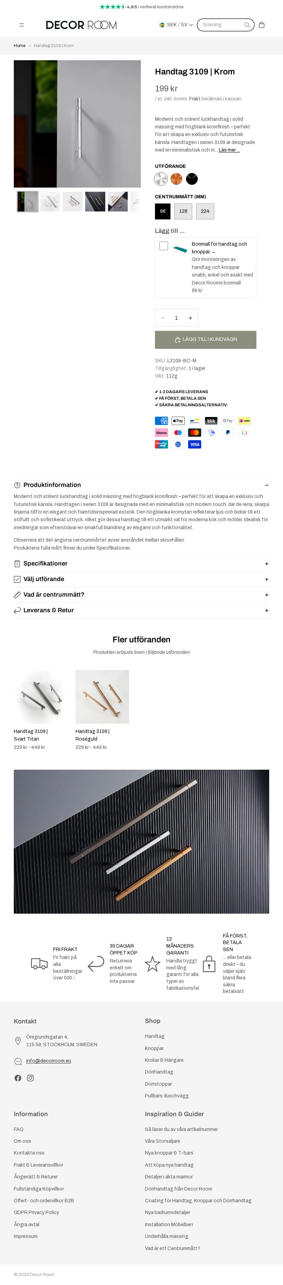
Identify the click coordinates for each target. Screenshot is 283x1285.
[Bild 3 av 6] (72, 201)
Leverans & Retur (48, 610)
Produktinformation (52, 484)
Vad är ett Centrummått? (172, 1248)
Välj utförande (43, 579)
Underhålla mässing (166, 1236)
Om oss (22, 1141)
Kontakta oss (29, 1153)
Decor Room (42, 1274)
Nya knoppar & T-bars (169, 1153)
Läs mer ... (229, 150)
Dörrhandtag (159, 1072)
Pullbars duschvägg (167, 1095)
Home (20, 46)
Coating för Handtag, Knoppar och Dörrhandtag (198, 1200)
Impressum (26, 1236)
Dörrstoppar (158, 1084)
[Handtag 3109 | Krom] (161, 179)
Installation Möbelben (169, 1224)
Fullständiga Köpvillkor (39, 1189)
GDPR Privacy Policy (36, 1212)
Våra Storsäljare (162, 1141)
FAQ (18, 1129)
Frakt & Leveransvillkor (38, 1165)
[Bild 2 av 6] (50, 201)
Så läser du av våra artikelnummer (181, 1129)
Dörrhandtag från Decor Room (178, 1189)
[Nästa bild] (261, 710)
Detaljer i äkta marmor (169, 1176)
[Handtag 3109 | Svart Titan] (192, 179)
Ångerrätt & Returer (36, 1176)
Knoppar (154, 1048)
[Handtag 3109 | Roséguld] (176, 179)
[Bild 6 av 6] (140, 201)
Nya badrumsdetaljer (167, 1212)
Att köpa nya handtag (169, 1165)
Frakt (195, 98)
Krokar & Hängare (164, 1060)
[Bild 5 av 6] (118, 201)
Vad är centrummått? (54, 594)
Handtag (155, 1036)
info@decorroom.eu (48, 1061)
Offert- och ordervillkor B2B (44, 1200)
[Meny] (22, 25)
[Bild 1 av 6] (27, 201)
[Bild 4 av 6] (95, 201)
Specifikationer (45, 563)
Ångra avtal (26, 1224)
